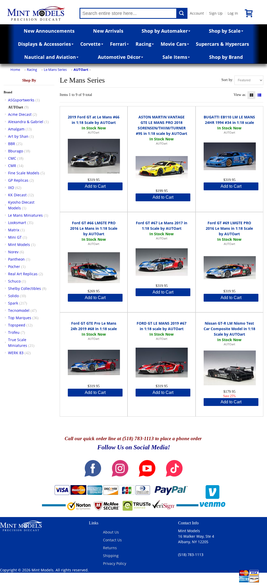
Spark (13, 303)
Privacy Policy (114, 563)
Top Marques (19, 317)
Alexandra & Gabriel (25, 121)
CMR (12, 165)
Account (197, 13)
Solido (13, 295)
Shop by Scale (225, 31)
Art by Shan (18, 136)
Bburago (15, 150)
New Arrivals (108, 31)
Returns (110, 547)
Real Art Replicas (23, 273)
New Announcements (49, 31)
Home (15, 69)
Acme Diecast (20, 114)
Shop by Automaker (165, 31)
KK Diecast (17, 194)
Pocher (14, 266)
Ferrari (118, 44)
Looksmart (17, 222)
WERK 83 (15, 352)
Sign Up (216, 13)
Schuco (14, 281)
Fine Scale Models (23, 172)
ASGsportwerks (21, 100)
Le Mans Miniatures (25, 215)
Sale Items (174, 57)
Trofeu (14, 332)
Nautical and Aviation (50, 57)
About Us (111, 532)
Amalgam (16, 129)
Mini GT (15, 237)
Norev (13, 251)
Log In (233, 13)
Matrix (13, 229)
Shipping (111, 555)
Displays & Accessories (44, 44)
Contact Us (112, 539)
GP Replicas (18, 180)
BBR (11, 143)
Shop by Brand (226, 57)
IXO (11, 187)
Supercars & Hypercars (222, 44)
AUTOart (81, 69)
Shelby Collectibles (24, 288)
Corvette (90, 44)
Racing (143, 44)
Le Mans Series (55, 69)
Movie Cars (173, 44)
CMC (12, 158)
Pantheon (16, 259)
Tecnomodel (18, 310)
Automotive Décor (119, 57)
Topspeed (16, 325)
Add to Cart (95, 186)
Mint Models (19, 244)
